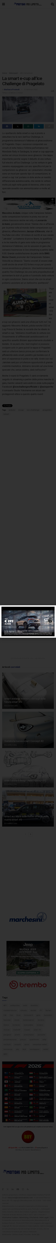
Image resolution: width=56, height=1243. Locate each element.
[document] (28, 621)
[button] (52, 609)
